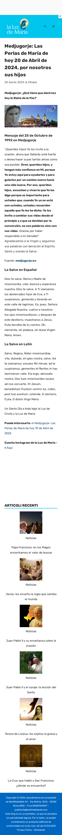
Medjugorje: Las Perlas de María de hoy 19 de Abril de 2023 (30, 428)
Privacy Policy (24, 830)
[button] (45, 26)
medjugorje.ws (25, 260)
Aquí (10, 447)
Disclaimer (39, 830)
